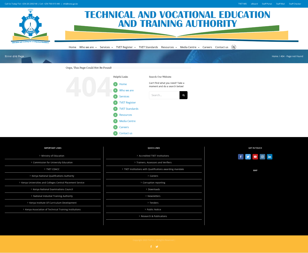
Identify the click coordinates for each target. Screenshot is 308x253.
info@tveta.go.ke (70, 3)
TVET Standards (128, 109)
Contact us (125, 133)
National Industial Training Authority (53, 196)
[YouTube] (255, 156)
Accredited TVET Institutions (154, 155)
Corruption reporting (154, 182)
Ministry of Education (52, 155)
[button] (233, 47)
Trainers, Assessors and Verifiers (154, 162)
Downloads (154, 189)
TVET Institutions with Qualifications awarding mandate (154, 169)
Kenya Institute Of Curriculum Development (53, 202)
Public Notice (154, 209)
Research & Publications (154, 216)
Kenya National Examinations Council (53, 189)
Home (123, 84)
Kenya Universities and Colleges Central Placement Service (52, 182)
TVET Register (127, 102)
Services (124, 96)
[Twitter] (248, 156)
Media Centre (127, 121)
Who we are (126, 90)
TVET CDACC (53, 169)
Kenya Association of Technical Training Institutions (53, 209)
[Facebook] (241, 156)
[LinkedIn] (269, 156)
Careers (124, 127)
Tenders (154, 202)
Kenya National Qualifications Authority (53, 175)
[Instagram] (262, 156)
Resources (125, 115)
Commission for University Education (53, 162)
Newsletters (154, 196)
